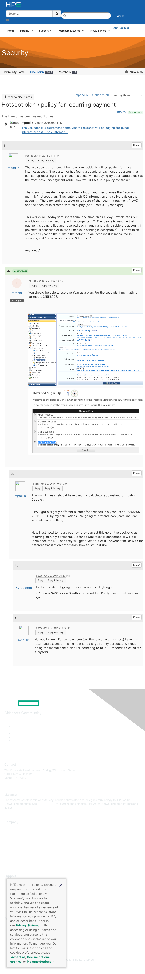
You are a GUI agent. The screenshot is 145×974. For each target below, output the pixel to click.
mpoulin (13, 168)
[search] (57, 13)
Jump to (128, 112)
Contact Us (11, 839)
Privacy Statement (29, 925)
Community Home (14, 72)
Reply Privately (46, 160)
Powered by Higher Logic (73, 966)
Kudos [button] (136, 145)
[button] (60, 885)
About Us (10, 827)
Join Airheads (121, 27)
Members (67, 72)
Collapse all (100, 95)
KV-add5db (24, 588)
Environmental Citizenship (20, 844)
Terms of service (14, 855)
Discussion (41, 72)
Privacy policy (13, 850)
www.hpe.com (46, 803)
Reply (31, 160)
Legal (7, 861)
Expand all (81, 95)
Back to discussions (19, 96)
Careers (9, 833)
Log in (120, 15)
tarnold (17, 293)
